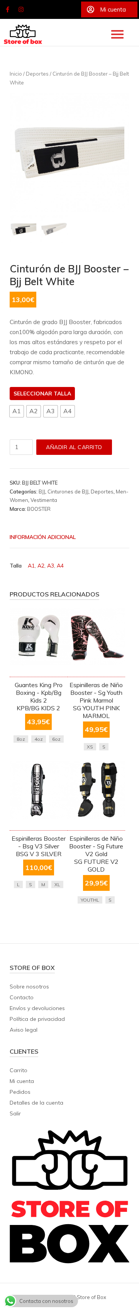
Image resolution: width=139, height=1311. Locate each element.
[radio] (17, 411)
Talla (62, 393)
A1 (31, 565)
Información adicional (43, 537)
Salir (15, 1113)
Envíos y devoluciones (37, 1008)
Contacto (22, 997)
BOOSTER (39, 509)
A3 (50, 565)
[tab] (64, 538)
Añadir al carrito (74, 447)
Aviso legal (23, 1029)
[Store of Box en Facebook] (7, 9)
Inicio (16, 74)
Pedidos (20, 1091)
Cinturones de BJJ (67, 491)
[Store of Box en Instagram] (21, 9)
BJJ (42, 491)
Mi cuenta (22, 1081)
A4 (60, 565)
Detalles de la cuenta (36, 1102)
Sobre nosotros (29, 986)
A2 (40, 565)
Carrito (18, 1070)
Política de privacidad (37, 1018)
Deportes (37, 74)
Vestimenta (44, 500)
